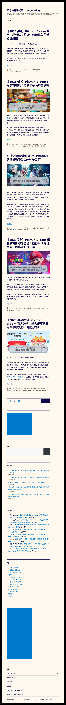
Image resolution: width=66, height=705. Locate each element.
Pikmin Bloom (27, 70)
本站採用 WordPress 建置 (45, 700)
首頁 (8, 669)
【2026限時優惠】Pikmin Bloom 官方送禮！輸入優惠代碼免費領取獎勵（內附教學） (27, 323)
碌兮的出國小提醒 (15, 582)
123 (11, 534)
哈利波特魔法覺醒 (15, 572)
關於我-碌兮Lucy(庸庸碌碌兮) (16, 690)
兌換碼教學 (36, 228)
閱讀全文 (9, 65)
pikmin (44, 70)
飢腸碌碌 (13, 596)
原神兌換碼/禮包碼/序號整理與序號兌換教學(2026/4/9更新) (27, 482)
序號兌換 (42, 228)
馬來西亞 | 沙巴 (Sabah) (17, 587)
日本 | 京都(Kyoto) (16, 577)
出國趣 (10, 575)
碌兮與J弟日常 (45, 144)
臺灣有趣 (11, 594)
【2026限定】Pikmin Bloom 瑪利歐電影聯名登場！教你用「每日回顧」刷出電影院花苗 (28, 243)
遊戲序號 (20, 230)
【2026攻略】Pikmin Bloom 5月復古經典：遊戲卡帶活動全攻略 (28, 477)
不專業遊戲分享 (36, 70)
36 (19, 401)
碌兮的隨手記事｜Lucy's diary (24, 10)
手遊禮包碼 (31, 390)
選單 (9, 20)
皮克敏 (24, 146)
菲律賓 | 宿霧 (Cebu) (16, 584)
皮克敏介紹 (30, 146)
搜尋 (8, 447)
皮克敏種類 (36, 146)
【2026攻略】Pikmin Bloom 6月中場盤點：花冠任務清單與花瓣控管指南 (28, 35)
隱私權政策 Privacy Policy (15, 694)
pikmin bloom (11, 71)
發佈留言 (18, 71)
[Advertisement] (20, 424)
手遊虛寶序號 (13, 230)
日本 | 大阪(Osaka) (16, 579)
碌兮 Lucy (11, 70)
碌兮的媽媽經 (14, 591)
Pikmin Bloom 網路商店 (16, 377)
